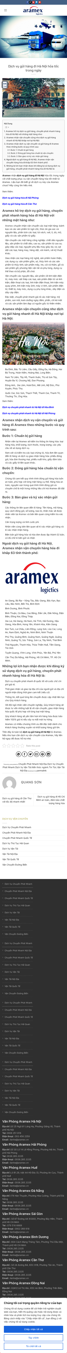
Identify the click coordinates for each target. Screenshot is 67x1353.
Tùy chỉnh (33, 1337)
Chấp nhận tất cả (33, 1329)
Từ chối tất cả (33, 1346)
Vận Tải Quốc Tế (10, 859)
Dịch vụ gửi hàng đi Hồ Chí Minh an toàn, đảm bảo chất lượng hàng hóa (50, 800)
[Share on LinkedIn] (48, 754)
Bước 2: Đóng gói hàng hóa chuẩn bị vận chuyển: (32, 153)
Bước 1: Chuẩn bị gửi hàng (22, 150)
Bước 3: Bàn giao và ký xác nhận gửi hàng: (29, 156)
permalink (42, 770)
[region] (33, 1325)
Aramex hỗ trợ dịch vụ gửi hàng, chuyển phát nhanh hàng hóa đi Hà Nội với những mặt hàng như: (33, 132)
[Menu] (5, 10)
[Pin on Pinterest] (42, 754)
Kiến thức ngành (40, 767)
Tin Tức (53, 767)
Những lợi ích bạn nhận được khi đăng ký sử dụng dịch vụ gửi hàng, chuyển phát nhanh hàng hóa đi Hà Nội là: (33, 167)
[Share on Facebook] (24, 754)
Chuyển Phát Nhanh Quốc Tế (17, 838)
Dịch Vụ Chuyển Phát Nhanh (16, 827)
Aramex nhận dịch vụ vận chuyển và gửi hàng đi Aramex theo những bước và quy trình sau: (32, 145)
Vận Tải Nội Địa (10, 854)
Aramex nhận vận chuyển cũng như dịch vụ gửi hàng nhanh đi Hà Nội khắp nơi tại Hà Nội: (31, 139)
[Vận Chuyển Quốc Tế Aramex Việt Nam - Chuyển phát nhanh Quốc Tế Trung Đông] (33, 10)
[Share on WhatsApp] (18, 754)
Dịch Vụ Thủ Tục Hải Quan (15, 843)
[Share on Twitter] (30, 754)
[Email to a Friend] (36, 754)
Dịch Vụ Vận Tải (23, 767)
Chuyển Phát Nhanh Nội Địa (32, 764)
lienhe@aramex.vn (19, 1139)
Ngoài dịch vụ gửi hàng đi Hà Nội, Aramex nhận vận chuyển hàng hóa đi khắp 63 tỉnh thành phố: (30, 161)
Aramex (6, 175)
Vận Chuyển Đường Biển (14, 864)
